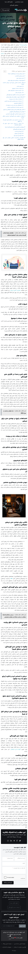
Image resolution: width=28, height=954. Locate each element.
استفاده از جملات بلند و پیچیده (15, 99)
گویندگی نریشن (13, 33)
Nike (11, 578)
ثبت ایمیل (22, 926)
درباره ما (14, 950)
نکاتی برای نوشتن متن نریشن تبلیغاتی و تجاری (13, 109)
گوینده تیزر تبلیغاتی (16, 749)
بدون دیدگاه (4, 33)
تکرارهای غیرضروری (18, 103)
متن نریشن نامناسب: (19, 76)
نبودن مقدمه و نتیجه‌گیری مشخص (14, 107)
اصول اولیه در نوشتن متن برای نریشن (16, 80)
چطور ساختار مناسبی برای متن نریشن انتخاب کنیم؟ (13, 83)
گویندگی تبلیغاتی (17, 133)
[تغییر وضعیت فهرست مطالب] (4, 71)
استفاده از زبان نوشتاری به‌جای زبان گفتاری (13, 101)
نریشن (2, 53)
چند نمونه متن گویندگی (18, 129)
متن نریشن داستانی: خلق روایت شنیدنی (15, 114)
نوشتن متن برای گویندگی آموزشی (16, 111)
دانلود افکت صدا (9, 2)
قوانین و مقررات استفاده (20, 947)
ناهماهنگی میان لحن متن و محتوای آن (14, 105)
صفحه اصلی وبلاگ (7, 944)
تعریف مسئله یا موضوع (17, 88)
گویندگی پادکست (18, 131)
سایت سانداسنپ (19, 2)
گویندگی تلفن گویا (17, 135)
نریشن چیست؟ (23, 45)
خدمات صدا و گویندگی (14, 907)
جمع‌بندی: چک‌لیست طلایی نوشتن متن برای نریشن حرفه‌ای (13, 138)
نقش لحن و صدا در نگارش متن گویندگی (15, 94)
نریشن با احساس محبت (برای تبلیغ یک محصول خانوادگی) (12, 124)
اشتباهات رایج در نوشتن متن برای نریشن (15, 97)
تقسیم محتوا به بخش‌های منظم (15, 90)
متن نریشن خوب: (20, 78)
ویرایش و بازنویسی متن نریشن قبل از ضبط (14, 127)
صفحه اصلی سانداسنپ (19, 944)
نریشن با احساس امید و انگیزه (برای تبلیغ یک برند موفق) (12, 120)
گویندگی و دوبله (23, 33)
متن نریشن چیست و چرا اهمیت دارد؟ (16, 73)
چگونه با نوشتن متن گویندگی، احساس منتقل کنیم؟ (13, 117)
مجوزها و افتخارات (6, 947)
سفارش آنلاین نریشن (15, 290)
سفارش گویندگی (14, 5)
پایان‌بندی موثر (18, 92)
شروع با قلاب (19, 86)
